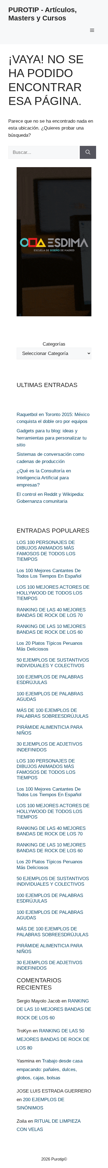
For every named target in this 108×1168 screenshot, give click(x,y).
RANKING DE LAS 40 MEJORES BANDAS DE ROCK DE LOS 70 (51, 612)
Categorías (54, 344)
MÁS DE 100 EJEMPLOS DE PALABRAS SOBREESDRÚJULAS (52, 713)
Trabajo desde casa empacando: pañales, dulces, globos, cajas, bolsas (50, 1069)
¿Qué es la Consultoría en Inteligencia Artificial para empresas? (44, 478)
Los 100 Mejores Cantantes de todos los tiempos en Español (49, 573)
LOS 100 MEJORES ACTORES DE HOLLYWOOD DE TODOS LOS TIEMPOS (53, 593)
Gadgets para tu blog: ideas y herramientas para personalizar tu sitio (51, 438)
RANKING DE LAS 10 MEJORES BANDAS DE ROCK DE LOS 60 (51, 629)
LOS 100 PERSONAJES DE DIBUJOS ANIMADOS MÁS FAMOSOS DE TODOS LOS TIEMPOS (46, 551)
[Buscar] (88, 152)
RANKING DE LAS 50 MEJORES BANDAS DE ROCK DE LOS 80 (53, 1039)
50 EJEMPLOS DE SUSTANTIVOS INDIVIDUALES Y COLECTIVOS (53, 662)
